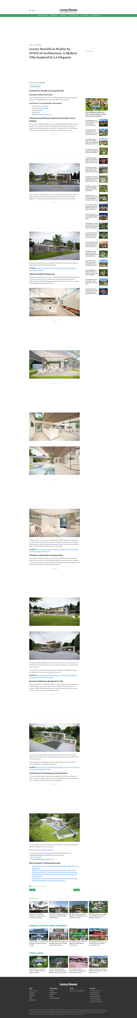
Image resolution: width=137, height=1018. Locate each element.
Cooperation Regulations (54, 998)
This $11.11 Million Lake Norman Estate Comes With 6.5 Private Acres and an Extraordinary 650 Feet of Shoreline (91, 291)
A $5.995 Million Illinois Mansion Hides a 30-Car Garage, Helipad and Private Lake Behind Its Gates (91, 254)
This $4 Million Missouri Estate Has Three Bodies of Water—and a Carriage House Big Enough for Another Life (91, 141)
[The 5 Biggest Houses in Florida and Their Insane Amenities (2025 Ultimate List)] (98, 934)
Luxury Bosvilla (44, 106)
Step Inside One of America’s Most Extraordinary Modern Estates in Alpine (37, 971)
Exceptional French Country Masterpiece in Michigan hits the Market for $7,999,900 (91, 151)
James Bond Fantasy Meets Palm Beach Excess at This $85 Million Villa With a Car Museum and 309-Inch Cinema (91, 207)
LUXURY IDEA (63, 15)
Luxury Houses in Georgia (95, 998)
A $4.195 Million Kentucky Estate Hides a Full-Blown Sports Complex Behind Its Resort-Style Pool (95, 114)
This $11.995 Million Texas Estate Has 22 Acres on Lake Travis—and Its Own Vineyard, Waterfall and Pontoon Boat (91, 123)
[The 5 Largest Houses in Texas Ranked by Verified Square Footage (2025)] (78, 934)
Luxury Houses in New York (95, 996)
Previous (33, 889)
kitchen (35, 279)
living (45, 279)
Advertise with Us (32, 1000)
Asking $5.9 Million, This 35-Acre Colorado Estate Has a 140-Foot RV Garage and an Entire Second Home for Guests (91, 245)
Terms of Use (31, 992)
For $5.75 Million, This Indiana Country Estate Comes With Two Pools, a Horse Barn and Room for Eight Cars (91, 263)
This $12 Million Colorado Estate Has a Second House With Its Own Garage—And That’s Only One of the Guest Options (91, 160)
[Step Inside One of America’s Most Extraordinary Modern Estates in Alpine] (38, 961)
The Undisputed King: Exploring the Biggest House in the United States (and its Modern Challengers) (58, 943)
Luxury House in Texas (94, 994)
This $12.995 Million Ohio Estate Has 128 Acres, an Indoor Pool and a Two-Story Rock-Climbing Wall (91, 272)
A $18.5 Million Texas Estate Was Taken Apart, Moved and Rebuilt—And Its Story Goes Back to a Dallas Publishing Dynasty (91, 226)
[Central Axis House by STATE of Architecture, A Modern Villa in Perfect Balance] (58, 906)
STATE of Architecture (45, 114)
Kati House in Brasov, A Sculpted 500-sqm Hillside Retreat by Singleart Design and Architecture (98, 916)
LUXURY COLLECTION (73, 15)
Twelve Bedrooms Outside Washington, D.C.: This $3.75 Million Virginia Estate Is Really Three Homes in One (91, 179)
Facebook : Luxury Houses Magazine (77, 990)
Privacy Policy (32, 994)
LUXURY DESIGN (54, 15)
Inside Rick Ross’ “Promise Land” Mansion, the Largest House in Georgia (38, 943)
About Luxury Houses (33, 990)
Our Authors (51, 990)
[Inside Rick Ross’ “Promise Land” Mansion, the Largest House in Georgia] (38, 934)
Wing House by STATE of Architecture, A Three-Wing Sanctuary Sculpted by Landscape (37, 916)
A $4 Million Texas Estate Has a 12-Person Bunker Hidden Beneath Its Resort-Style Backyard (91, 188)
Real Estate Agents (53, 992)
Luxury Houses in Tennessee (95, 1000)
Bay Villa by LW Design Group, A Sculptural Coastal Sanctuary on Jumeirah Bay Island (78, 916)
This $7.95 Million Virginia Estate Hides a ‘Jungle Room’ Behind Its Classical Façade (91, 282)
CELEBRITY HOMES (95, 15)
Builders (51, 996)
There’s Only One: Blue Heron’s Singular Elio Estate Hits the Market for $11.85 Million (91, 216)
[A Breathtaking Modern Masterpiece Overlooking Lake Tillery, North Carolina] (78, 961)
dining (40, 279)
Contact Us (31, 996)
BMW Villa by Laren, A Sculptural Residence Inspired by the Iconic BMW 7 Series (54, 870)
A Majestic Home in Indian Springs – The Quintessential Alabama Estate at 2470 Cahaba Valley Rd (58, 971)
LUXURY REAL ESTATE (42, 15)
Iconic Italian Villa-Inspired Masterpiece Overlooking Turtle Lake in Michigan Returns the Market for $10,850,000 (91, 235)
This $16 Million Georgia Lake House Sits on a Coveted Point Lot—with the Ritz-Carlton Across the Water (91, 132)
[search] (30, 10)
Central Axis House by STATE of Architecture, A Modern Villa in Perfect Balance (58, 916)
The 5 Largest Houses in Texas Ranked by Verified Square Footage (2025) (77, 943)
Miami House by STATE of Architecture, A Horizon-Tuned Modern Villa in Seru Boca (54, 872)
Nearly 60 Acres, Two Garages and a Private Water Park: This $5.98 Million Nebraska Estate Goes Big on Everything (91, 198)
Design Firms (52, 994)
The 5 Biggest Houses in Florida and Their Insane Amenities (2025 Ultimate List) (98, 943)
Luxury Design (37, 45)
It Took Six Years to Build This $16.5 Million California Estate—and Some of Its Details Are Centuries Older (91, 169)
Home (31, 45)
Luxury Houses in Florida (94, 992)
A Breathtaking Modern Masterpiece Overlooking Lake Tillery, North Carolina (77, 971)
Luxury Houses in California (95, 990)
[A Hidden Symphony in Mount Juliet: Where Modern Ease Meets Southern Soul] (98, 961)
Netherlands (45, 108)
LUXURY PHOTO (84, 15)
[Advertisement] (68, 4)
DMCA (30, 998)
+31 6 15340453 (36, 857)
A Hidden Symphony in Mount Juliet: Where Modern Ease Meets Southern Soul (98, 971)
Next (76, 889)
